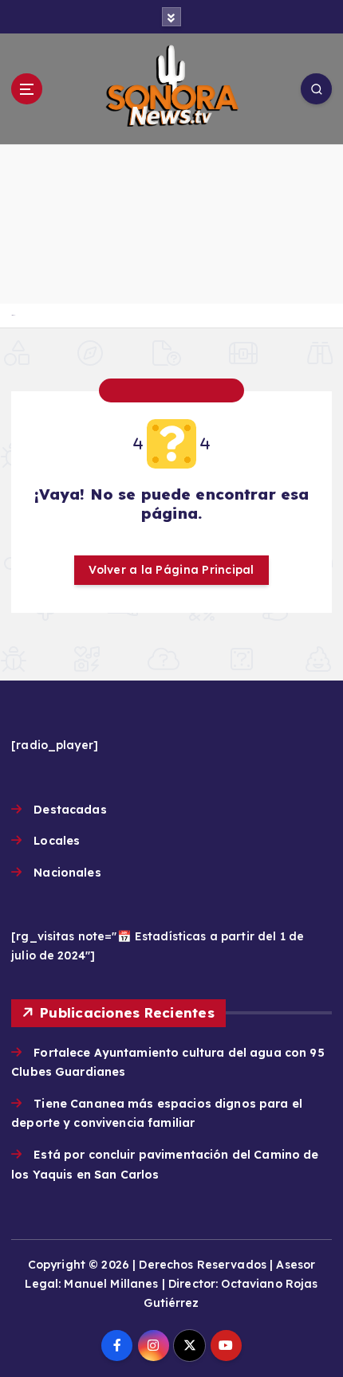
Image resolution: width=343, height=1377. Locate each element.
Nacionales (67, 872)
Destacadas (70, 809)
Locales (57, 841)
